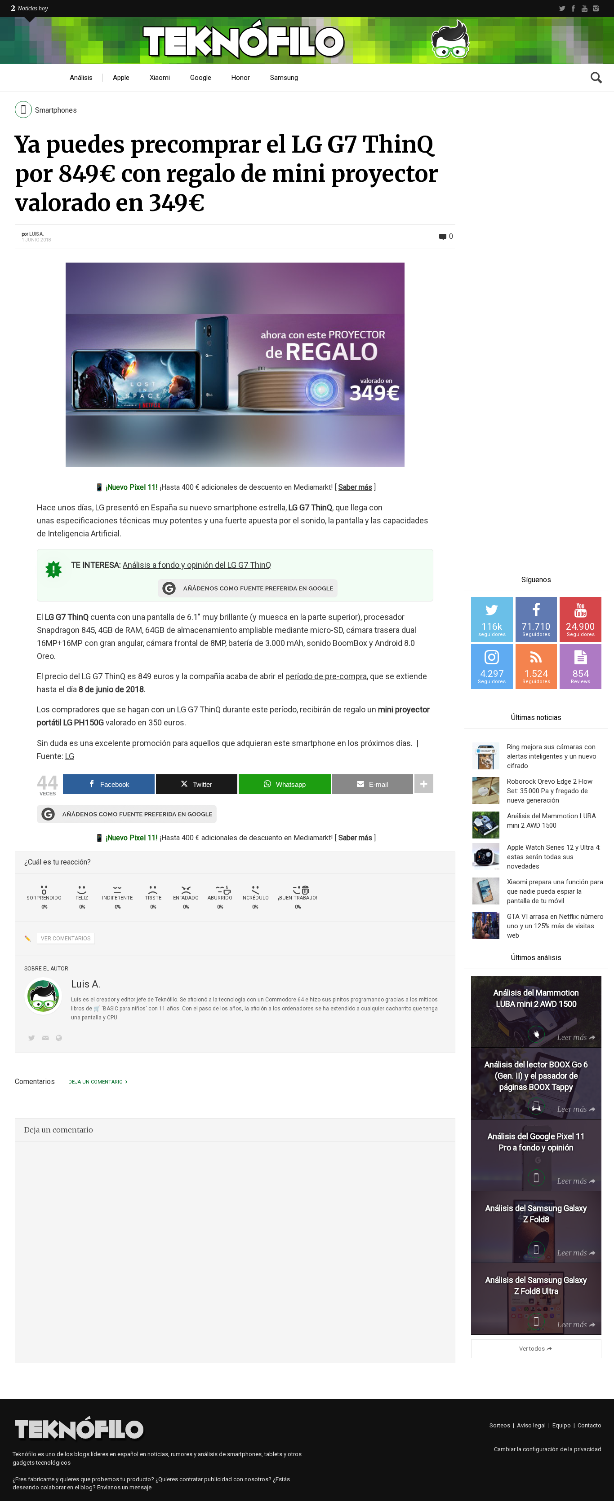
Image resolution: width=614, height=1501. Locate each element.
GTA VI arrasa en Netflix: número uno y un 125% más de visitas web (555, 926)
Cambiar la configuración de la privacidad (547, 1449)
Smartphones (56, 110)
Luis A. (36, 234)
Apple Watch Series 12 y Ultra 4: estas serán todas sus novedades (554, 856)
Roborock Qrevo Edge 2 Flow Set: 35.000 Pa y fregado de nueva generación (549, 790)
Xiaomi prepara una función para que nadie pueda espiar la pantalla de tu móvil (555, 891)
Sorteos (499, 1425)
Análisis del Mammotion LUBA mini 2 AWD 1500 (551, 821)
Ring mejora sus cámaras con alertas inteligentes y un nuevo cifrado (551, 756)
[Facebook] (573, 8)
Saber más (355, 487)
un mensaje (136, 1487)
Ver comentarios (65, 938)
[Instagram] (595, 8)
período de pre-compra (326, 676)
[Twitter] (562, 8)
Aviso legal (531, 1425)
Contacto (589, 1425)
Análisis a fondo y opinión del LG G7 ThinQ (197, 565)
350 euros (166, 722)
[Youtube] (584, 8)
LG (69, 756)
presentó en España (141, 507)
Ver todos (532, 1348)
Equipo (561, 1425)
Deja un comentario (95, 1082)
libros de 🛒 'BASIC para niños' (109, 1008)
